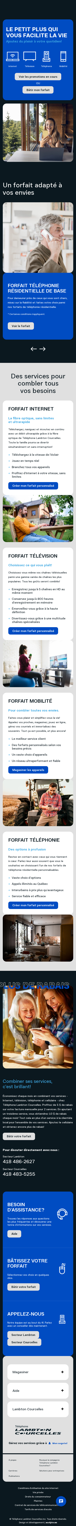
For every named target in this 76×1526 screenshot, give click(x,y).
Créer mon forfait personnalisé (33, 485)
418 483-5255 (19, 1174)
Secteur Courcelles (24, 1342)
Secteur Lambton (23, 1335)
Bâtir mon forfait (38, 90)
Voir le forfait (21, 326)
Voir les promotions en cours (38, 76)
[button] (34, 349)
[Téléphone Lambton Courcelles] (38, 1430)
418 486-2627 (19, 1161)
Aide (14, 1233)
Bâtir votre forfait (19, 1136)
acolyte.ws (51, 1522)
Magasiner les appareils (28, 770)
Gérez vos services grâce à (38, 1443)
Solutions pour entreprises (51, 1470)
